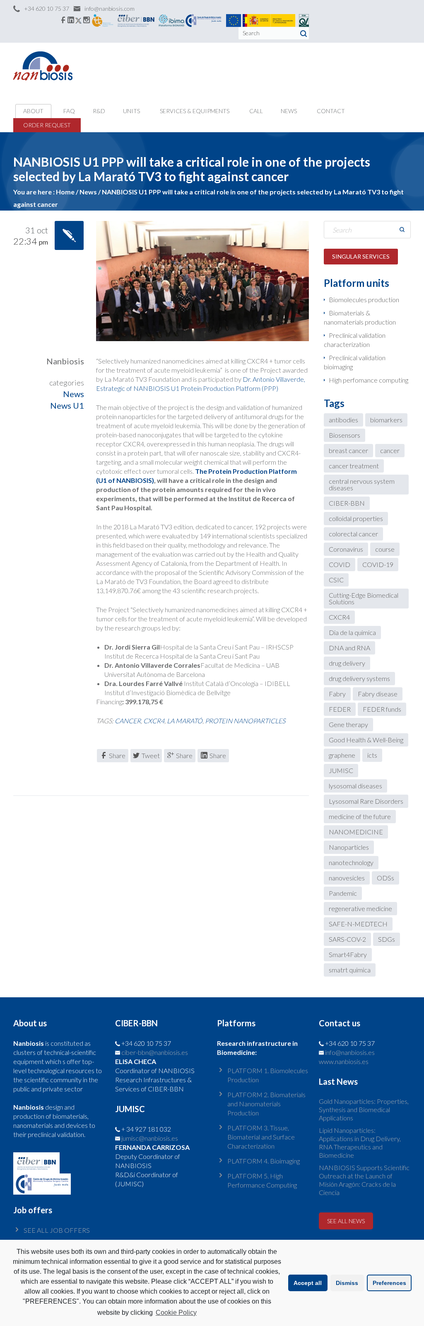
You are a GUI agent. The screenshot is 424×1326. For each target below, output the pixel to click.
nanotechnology (351, 862)
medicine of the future (360, 816)
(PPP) (270, 388)
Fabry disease (378, 694)
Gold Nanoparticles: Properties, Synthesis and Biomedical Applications (364, 1109)
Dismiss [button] (347, 1283)
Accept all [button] (308, 1283)
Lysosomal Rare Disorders (366, 801)
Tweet (151, 755)
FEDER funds (382, 709)
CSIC (336, 580)
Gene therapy (348, 724)
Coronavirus (346, 549)
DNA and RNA (349, 648)
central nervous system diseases (362, 484)
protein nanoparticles (245, 721)
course (385, 549)
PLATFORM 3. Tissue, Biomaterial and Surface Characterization (261, 1137)
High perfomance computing (368, 380)
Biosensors (344, 435)
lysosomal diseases (355, 786)
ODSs (385, 878)
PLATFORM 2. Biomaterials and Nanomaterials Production (266, 1104)
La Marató (184, 721)
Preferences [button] (389, 1283)
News (73, 394)
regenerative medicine (360, 908)
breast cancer (348, 450)
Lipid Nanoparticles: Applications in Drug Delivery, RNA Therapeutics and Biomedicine (360, 1142)
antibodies (343, 420)
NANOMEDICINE (356, 832)
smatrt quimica (350, 970)
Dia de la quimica (352, 632)
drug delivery (347, 663)
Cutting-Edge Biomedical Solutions (363, 598)
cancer (128, 721)
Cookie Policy (176, 1312)
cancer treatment (354, 466)
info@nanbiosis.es (350, 1052)
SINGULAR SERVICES (361, 256)
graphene (342, 755)
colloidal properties (356, 518)
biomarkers (386, 420)
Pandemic (343, 893)
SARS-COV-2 (347, 939)
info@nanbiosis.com (109, 8)
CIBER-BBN (347, 503)
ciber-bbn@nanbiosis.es (154, 1052)
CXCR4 (153, 721)
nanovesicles (347, 878)
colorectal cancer (353, 534)
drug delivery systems (359, 678)
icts (372, 755)
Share (117, 755)
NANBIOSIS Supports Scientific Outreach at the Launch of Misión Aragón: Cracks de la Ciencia (364, 1180)
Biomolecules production (364, 299)
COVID (339, 564)
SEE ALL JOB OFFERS (57, 1230)
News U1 (67, 405)
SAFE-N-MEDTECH (358, 924)
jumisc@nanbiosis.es (149, 1138)
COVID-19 (377, 564)
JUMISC (341, 770)
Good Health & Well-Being (366, 740)
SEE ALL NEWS (346, 1220)
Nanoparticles (349, 847)
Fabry (337, 694)
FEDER (340, 709)
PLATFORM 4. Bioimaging (263, 1161)
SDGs (386, 939)
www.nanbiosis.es (344, 1061)
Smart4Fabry (348, 954)
